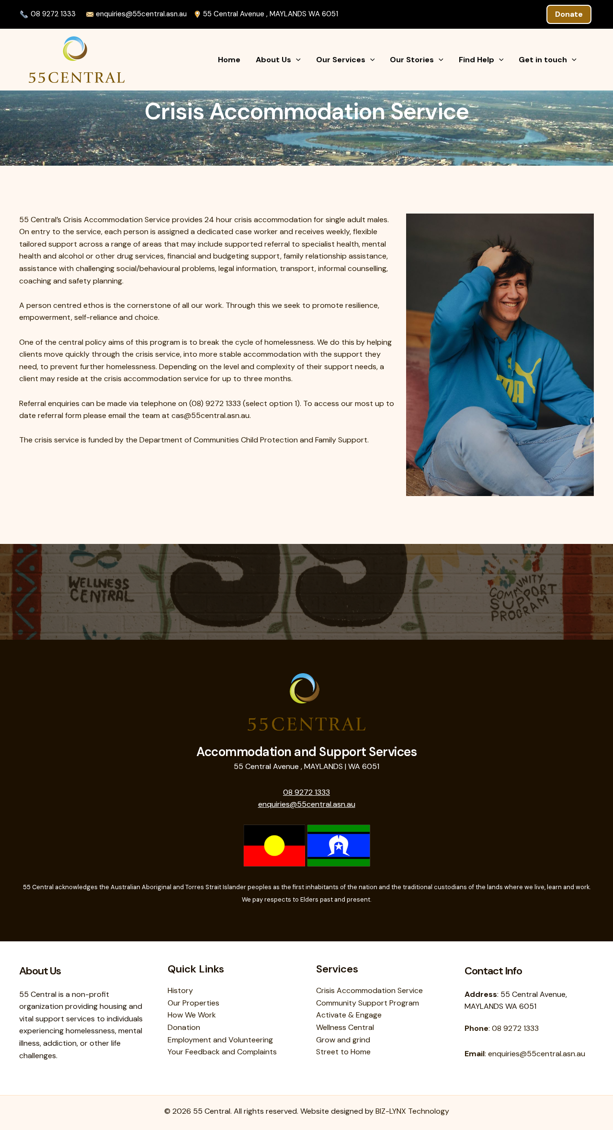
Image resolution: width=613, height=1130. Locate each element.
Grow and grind (343, 1040)
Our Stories (412, 60)
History (180, 990)
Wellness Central (345, 1027)
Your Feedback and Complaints (222, 1052)
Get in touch (543, 60)
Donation (184, 1027)
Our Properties (193, 1003)
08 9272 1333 (53, 14)
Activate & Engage (349, 1015)
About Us (273, 60)
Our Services (340, 60)
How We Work (192, 1015)
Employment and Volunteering (220, 1040)
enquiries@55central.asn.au (140, 14)
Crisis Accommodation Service (369, 990)
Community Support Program (367, 1003)
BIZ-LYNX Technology (412, 1111)
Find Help (476, 60)
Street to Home (343, 1052)
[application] (296, 60)
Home (229, 60)
